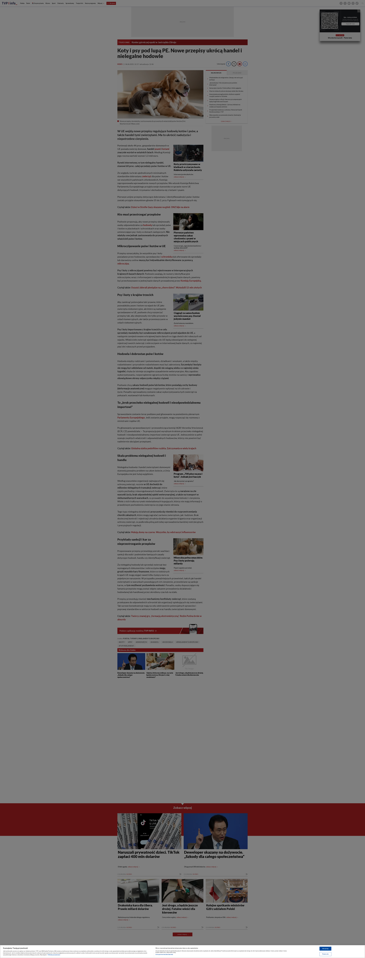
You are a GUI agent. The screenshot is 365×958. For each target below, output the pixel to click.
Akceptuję (325, 948)
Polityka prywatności (54, 955)
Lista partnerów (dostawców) (164, 954)
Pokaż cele (325, 954)
